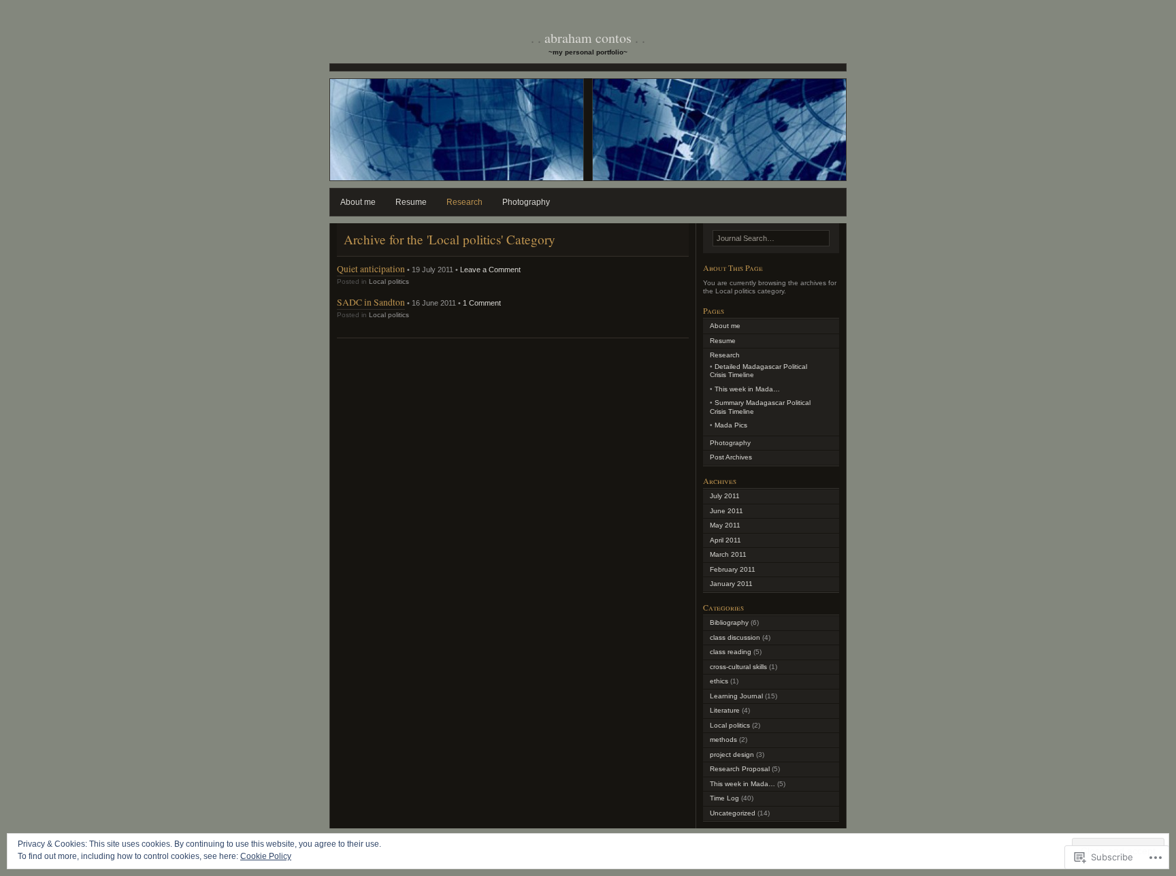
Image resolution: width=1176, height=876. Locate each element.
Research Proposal (740, 769)
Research (464, 202)
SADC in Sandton (371, 301)
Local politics (389, 281)
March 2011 (728, 554)
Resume (411, 202)
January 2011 (731, 583)
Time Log (724, 798)
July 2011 (725, 496)
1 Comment (482, 303)
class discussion (735, 637)
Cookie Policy (265, 856)
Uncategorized (732, 813)
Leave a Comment (490, 269)
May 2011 (725, 525)
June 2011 (726, 511)
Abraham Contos (588, 38)
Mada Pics (731, 425)
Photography (526, 202)
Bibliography (729, 622)
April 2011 (725, 540)
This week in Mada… (747, 389)
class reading (730, 651)
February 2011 (732, 569)
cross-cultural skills (738, 666)
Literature (725, 710)
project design (732, 754)
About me (358, 202)
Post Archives (731, 457)
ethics (719, 681)
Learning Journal (736, 696)
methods (723, 739)
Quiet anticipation (371, 268)
